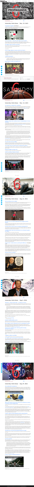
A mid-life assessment (9, 56)
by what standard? (12, 468)
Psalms (28, 468)
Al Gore (8, 356)
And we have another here (17, 326)
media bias (8, 75)
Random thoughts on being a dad (11, 149)
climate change (15, 356)
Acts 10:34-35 (26, 249)
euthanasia (22, 468)
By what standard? (8, 438)
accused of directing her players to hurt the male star (20, 124)
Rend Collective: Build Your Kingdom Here (13, 61)
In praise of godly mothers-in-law (11, 320)
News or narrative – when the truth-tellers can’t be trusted (16, 40)
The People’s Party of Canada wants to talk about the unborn (16, 145)
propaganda (11, 75)
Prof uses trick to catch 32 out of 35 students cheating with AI (16, 226)
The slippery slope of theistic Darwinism (12, 44)
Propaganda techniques (9, 25)
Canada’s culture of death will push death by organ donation (16, 413)
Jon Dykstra (8, 20)
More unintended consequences (11, 386)
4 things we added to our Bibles (11, 335)
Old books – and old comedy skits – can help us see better (15, 302)
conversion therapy (18, 468)
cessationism (11, 356)
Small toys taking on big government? (12, 151)
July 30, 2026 (12, 318)
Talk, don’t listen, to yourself (10, 252)
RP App (13, 74)
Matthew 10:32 (11, 453)
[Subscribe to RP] (1, 74)
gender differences (20, 356)
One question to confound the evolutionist (13, 105)
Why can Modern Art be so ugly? (11, 201)
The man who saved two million (11, 141)
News (6, 74)
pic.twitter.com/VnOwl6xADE (11, 317)
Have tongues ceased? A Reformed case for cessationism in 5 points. (17, 323)
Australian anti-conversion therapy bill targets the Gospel (15, 430)
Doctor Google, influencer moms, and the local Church (15, 50)
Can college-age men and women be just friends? (14, 337)
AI (7, 468)
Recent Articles (9, 74)
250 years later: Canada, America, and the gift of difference (16, 242)
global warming (25, 356)
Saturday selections (16, 75)
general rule (8, 340)
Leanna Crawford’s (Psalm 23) (12, 454)
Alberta (9, 468)
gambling (26, 468)
